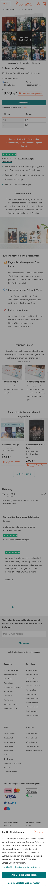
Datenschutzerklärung (29, 867)
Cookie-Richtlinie (10, 867)
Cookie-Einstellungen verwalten (24, 883)
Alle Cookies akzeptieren (24, 875)
